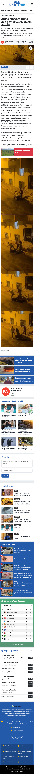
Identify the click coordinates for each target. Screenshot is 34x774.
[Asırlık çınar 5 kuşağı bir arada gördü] (25, 408)
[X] (15, 737)
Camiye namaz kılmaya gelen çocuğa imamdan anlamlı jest (8, 415)
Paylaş (5, 66)
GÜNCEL (24, 11)
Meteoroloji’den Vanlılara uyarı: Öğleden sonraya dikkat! (22, 512)
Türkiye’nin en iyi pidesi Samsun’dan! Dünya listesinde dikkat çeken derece (22, 520)
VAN (16, 490)
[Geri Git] (2, 4)
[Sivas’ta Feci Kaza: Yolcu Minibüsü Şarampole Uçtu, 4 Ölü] (25, 441)
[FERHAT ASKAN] (5, 391)
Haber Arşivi (23, 762)
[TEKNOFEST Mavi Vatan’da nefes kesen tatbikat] (8, 441)
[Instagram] (18, 737)
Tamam (21, 771)
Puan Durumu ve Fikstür (8, 757)
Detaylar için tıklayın (17, 644)
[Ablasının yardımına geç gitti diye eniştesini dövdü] (17, 55)
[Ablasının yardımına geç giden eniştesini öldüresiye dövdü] (17, 186)
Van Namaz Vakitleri (10, 751)
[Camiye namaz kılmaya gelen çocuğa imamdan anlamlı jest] (8, 408)
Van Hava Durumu (25, 746)
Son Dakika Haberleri (10, 762)
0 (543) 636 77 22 (18, 727)
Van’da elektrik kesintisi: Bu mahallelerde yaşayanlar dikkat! (22, 494)
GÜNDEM (11, 15)
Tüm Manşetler (24, 756)
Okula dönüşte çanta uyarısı (23, 538)
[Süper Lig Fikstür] (32, 651)
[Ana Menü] (32, 4)
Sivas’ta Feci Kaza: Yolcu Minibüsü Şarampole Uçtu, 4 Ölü (25, 448)
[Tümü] (32, 486)
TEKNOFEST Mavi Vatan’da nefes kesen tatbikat (8, 448)
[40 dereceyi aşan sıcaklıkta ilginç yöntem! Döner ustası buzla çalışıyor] (8, 424)
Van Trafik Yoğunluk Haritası (24, 752)
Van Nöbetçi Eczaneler (7, 747)
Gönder (5, 475)
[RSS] (21, 737)
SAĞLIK (17, 534)
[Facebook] (12, 737)
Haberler (4, 15)
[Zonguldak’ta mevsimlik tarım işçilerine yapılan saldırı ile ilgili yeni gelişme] (25, 424)
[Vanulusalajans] (17, 4)
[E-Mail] (12, 394)
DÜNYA (16, 11)
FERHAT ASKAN (16, 390)
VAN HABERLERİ (6, 11)
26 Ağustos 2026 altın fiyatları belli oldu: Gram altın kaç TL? (22, 503)
